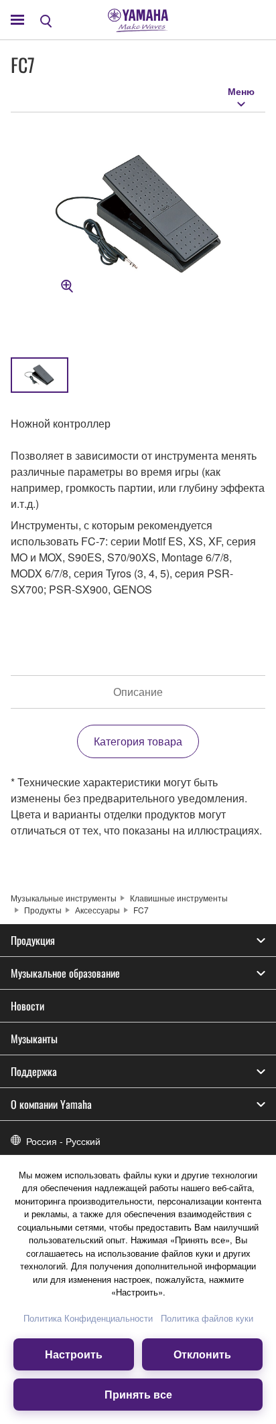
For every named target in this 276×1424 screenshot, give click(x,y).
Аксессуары (97, 909)
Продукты (43, 909)
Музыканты (34, 1039)
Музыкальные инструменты (64, 897)
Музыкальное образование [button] (65, 973)
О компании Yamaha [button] (51, 1104)
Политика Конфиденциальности (88, 1318)
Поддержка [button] (34, 1071)
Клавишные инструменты (179, 897)
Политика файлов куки (207, 1318)
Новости (27, 1006)
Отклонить (202, 1354)
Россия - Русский (63, 1141)
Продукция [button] (33, 940)
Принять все (138, 1394)
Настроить (73, 1354)
